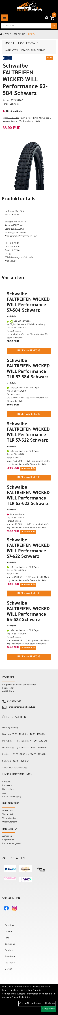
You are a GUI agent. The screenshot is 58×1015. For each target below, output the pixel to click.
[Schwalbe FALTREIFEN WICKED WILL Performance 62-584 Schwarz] (29, 166)
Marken (8, 969)
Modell (9, 43)
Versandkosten (9, 818)
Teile (8, 34)
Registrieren (8, 840)
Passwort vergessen (11, 844)
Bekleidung (10, 944)
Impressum (7, 785)
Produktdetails (28, 43)
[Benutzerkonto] (46, 18)
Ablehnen (50, 1003)
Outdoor (9, 950)
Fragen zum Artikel (33, 50)
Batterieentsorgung (11, 797)
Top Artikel (7, 814)
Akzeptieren (48, 1009)
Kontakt (6, 782)
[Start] (1, 34)
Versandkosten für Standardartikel (21, 121)
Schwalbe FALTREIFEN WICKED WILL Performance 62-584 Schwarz (25, 80)
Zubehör (9, 932)
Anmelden (7, 836)
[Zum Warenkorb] (52, 19)
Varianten (11, 50)
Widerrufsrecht (9, 822)
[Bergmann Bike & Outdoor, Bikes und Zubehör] (29, 6)
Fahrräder (9, 925)
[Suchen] (54, 26)
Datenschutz (8, 789)
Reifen (31, 34)
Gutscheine (10, 957)
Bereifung (19, 34)
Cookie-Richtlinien (20, 997)
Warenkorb (7, 811)
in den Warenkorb (28, 350)
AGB (4, 793)
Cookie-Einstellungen (30, 1003)
